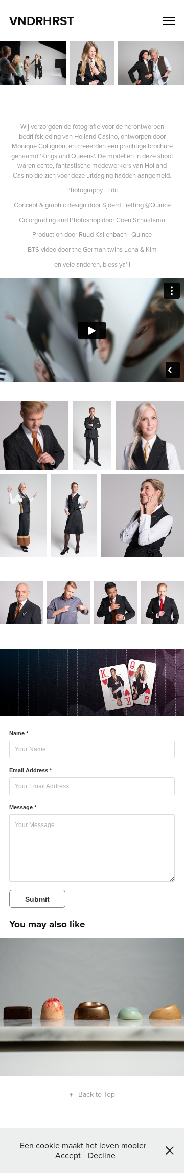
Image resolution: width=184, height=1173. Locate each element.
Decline (102, 1155)
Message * (22, 807)
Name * (18, 733)
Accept (68, 1155)
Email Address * (30, 770)
